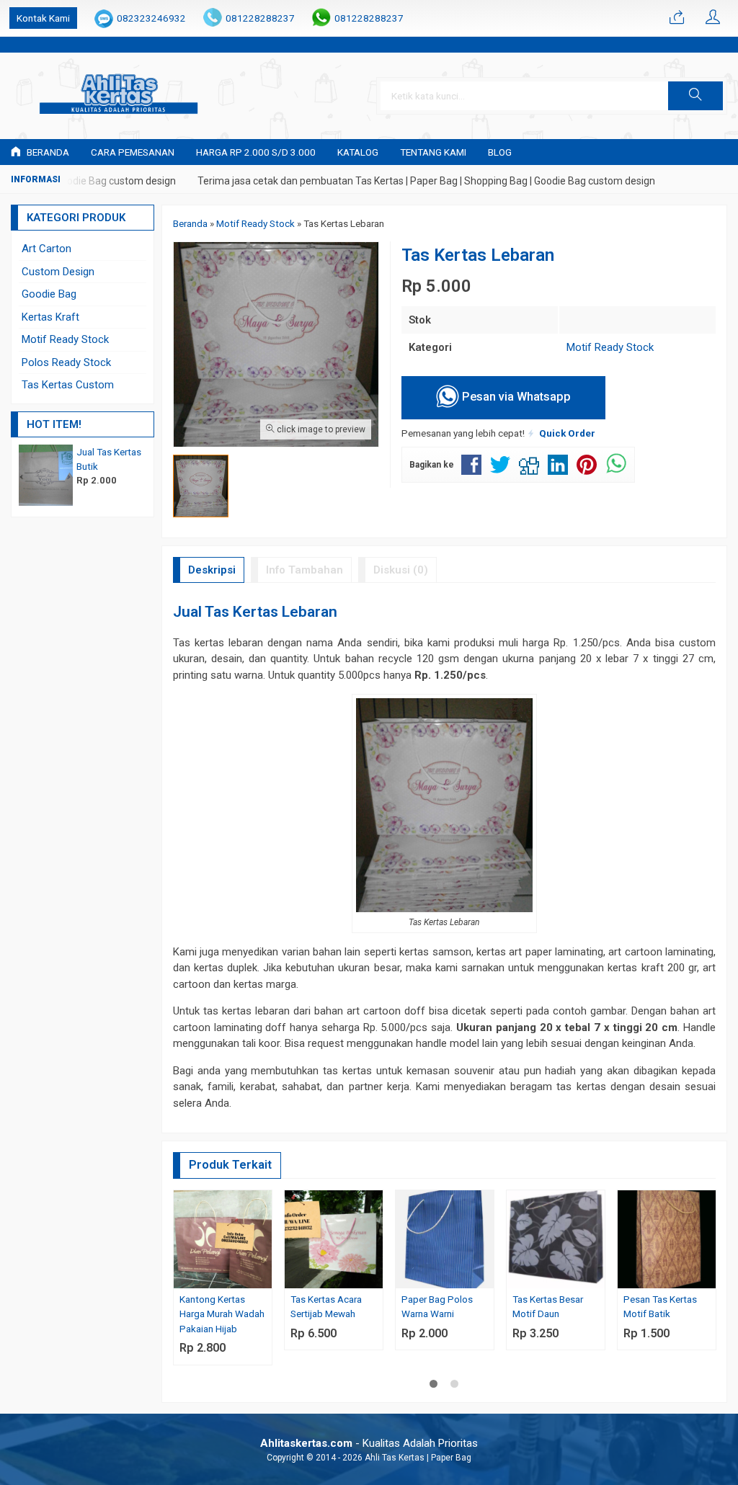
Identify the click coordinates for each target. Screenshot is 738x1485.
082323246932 (151, 18)
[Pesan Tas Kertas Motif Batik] (667, 1238)
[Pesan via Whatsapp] (677, 18)
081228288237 (260, 18)
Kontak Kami (43, 18)
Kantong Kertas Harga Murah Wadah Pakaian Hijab (221, 1313)
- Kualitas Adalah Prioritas (369, 1443)
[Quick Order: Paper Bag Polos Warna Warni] (485, 1277)
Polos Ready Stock (66, 362)
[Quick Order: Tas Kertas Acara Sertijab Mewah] (374, 1277)
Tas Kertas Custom (68, 384)
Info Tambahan (304, 569)
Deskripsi (212, 569)
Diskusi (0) (400, 569)
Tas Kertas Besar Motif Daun (547, 1306)
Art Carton (46, 248)
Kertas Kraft (50, 317)
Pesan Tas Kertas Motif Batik (660, 1306)
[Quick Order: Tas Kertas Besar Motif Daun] (596, 1277)
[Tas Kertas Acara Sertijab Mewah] (334, 1238)
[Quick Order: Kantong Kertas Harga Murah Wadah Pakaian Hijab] (263, 1277)
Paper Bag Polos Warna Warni (437, 1306)
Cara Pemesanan (132, 152)
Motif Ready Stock (610, 347)
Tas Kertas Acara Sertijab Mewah (326, 1306)
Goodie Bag (49, 293)
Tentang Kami (433, 152)
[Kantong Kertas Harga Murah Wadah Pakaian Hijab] (223, 1238)
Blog (500, 152)
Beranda (47, 152)
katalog (357, 152)
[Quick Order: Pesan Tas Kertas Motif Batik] (707, 1277)
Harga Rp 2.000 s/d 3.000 (256, 152)
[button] (695, 95)
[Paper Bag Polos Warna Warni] (445, 1238)
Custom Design (58, 271)
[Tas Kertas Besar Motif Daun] (556, 1238)
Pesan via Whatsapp (515, 396)
